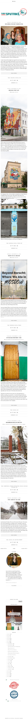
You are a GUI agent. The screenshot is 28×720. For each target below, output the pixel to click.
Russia (17, 77)
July (9, 660)
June (9, 662)
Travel (19, 325)
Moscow (11, 243)
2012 (8, 675)
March (9, 666)
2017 (8, 641)
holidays (13, 77)
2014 (8, 672)
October (10, 656)
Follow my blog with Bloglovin (11, 582)
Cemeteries (6, 486)
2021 (8, 635)
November (10, 645)
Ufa (20, 77)
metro (3, 146)
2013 (8, 673)
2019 (8, 638)
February (10, 667)
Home (14, 548)
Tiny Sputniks (11, 718)
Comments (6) (14, 248)
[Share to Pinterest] (14, 80)
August (10, 659)
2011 (8, 676)
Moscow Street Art (14, 90)
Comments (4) (14, 82)
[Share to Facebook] (12, 80)
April (9, 665)
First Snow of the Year (14, 499)
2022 (8, 634)
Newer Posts (4, 548)
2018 (8, 639)
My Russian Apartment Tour (14, 337)
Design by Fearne (19, 718)
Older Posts (24, 548)
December (10, 643)
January (10, 669)
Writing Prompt (18, 539)
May (9, 663)
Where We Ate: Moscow (14, 255)
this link (15, 198)
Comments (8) (14, 330)
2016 (8, 642)
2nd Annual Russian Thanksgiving (14, 24)
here (10, 47)
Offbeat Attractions (14, 486)
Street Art (19, 243)
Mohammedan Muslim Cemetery (14, 422)
